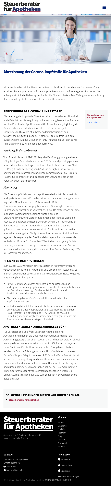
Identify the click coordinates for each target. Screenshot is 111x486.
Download (62, 443)
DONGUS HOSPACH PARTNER (58, 480)
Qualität (61, 429)
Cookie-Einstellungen (69, 476)
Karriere (61, 446)
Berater (61, 422)
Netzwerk (62, 432)
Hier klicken (95, 122)
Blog (60, 436)
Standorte (62, 425)
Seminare (62, 439)
